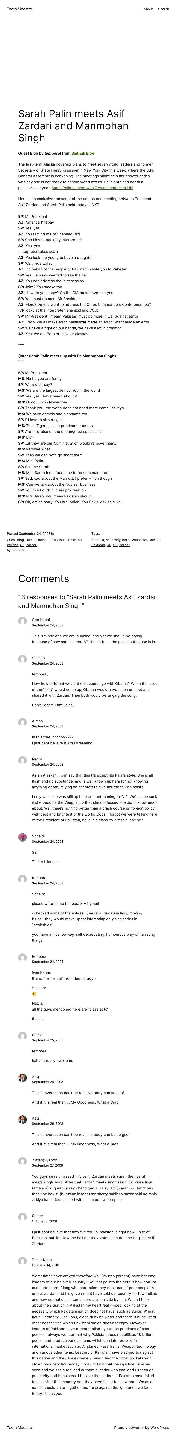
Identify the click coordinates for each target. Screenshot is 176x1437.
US (22, 545)
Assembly (113, 540)
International (57, 540)
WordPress (159, 1427)
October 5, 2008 (44, 1221)
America (97, 540)
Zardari (31, 545)
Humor (31, 540)
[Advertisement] (88, 64)
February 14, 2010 (45, 1265)
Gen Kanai (41, 619)
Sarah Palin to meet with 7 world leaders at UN (92, 187)
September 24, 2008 (47, 625)
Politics (12, 545)
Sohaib (38, 836)
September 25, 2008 (47, 1040)
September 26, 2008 (47, 1082)
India (41, 540)
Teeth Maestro (19, 9)
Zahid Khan (42, 1260)
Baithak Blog (82, 153)
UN (109, 545)
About (148, 9)
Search (163, 9)
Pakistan (75, 540)
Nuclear (155, 540)
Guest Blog (15, 540)
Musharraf (139, 540)
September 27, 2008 (47, 1165)
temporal (39, 877)
